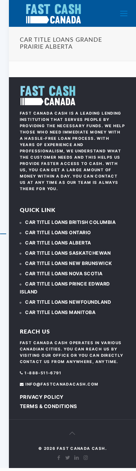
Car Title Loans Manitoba (60, 312)
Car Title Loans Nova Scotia (64, 273)
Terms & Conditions (48, 406)
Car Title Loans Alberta (58, 242)
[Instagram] (85, 457)
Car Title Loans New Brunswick (68, 263)
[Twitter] (67, 457)
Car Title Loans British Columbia (70, 222)
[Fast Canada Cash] (53, 13)
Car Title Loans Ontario (58, 232)
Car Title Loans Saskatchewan (68, 253)
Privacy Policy (42, 397)
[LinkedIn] (76, 457)
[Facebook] (58, 457)
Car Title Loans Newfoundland (68, 302)
